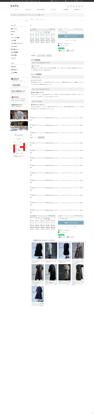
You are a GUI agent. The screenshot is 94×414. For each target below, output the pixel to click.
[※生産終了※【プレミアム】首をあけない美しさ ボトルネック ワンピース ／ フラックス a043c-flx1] (64, 279)
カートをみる (80, 0)
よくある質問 (65, 9)
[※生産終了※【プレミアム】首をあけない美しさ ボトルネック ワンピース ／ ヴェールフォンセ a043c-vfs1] (78, 279)
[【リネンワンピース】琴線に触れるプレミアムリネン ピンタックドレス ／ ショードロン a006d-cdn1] (38, 301)
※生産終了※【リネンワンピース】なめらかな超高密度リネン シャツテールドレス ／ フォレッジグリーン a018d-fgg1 (38, 283)
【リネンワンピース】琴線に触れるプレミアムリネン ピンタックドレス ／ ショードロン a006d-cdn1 (38, 304)
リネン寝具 (13, 40)
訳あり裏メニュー (15, 49)
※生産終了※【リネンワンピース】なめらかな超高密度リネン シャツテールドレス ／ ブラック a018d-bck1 (51, 283)
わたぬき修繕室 (14, 52)
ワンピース (42, 19)
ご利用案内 (52, 0)
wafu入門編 (13, 55)
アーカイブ (37, 19)
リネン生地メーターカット (17, 43)
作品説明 (49, 55)
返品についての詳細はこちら (65, 43)
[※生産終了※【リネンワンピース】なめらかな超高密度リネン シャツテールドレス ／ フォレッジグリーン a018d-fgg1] (38, 279)
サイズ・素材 (41, 55)
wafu (17, 3)
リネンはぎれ (14, 46)
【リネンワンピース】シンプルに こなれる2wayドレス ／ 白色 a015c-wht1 (51, 261)
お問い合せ (56, 0)
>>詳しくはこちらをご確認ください (36, 15)
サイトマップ (61, 0)
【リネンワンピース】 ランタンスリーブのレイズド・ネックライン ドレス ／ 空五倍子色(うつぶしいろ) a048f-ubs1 (78, 261)
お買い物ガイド (77, 9)
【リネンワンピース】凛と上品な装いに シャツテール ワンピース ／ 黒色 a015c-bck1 (64, 261)
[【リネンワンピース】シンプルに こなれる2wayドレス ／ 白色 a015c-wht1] (51, 258)
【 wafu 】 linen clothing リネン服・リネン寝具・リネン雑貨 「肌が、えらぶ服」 (25, 1)
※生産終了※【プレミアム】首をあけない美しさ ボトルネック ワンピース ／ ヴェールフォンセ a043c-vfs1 (78, 283)
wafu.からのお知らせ (41, 9)
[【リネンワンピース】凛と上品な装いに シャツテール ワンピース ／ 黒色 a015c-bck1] (64, 258)
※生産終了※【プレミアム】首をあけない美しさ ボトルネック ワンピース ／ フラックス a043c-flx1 (64, 282)
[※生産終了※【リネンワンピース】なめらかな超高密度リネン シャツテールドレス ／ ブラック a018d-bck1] (51, 279)
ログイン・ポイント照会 (71, 0)
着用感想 (33, 55)
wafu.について (28, 9)
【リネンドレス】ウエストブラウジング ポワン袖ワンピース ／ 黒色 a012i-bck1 (38, 261)
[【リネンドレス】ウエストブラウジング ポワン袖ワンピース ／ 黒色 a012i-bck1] (38, 258)
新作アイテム (14, 28)
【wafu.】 (31, 19)
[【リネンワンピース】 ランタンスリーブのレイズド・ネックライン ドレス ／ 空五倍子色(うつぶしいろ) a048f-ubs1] (78, 258)
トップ (16, 9)
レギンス (41, 137)
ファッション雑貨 (15, 37)
